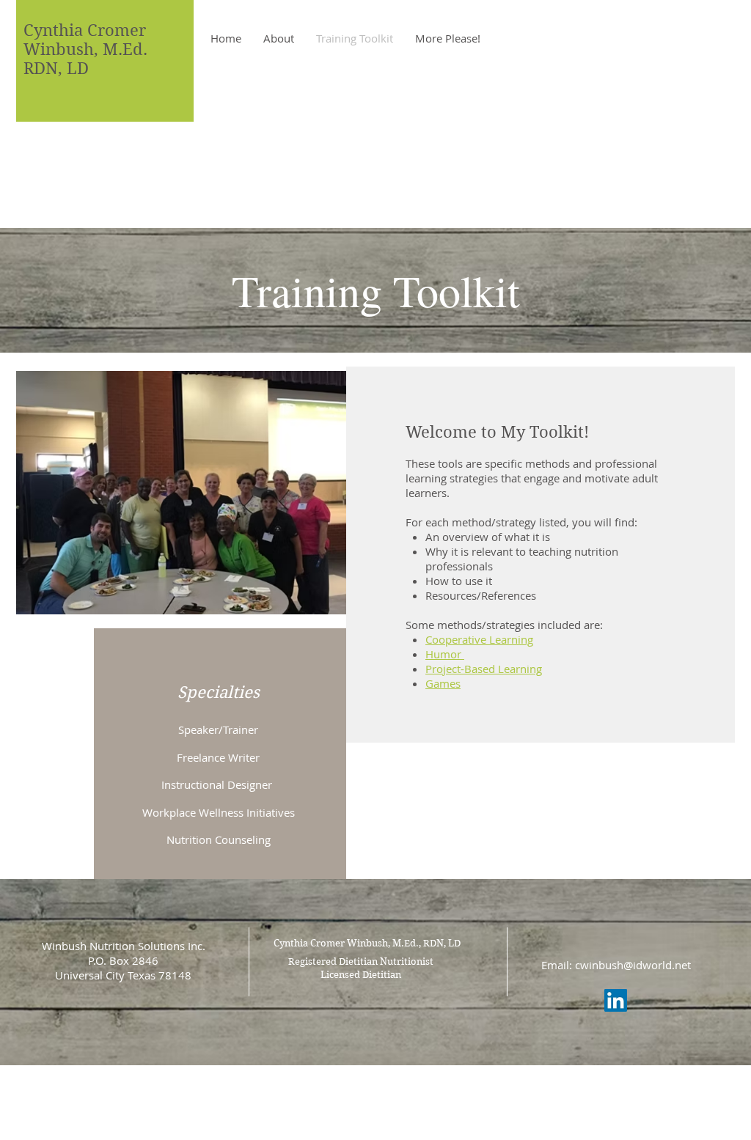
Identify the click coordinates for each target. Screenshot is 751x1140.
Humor (444, 654)
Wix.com (476, 1082)
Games (443, 683)
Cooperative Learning (479, 639)
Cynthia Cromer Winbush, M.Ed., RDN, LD (367, 943)
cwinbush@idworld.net (633, 964)
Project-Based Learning (483, 668)
